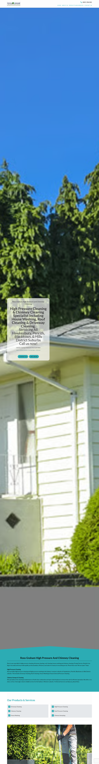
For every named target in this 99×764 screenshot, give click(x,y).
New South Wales (31, 350)
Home (59, 5)
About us (65, 5)
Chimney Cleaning (23, 350)
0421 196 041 (87, 2)
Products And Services (76, 5)
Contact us (88, 5)
